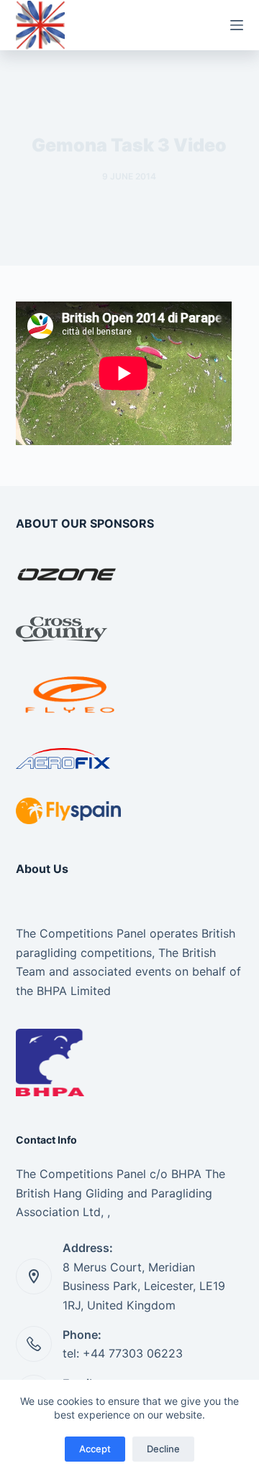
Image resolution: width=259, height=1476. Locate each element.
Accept (95, 1448)
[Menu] (236, 25)
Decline (163, 1448)
